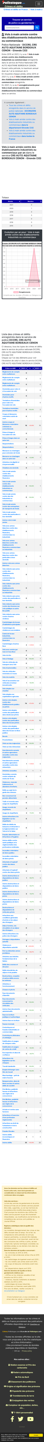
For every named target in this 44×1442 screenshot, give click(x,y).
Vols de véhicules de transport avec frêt (10, 663)
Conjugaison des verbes (22, 1400)
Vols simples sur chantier (8, 690)
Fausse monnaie (8, 1024)
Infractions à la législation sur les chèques (8, 1060)
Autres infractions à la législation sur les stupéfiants (10, 819)
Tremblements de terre (23, 1396)
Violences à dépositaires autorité (10, 946)
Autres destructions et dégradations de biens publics (10, 886)
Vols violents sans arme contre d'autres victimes (11, 616)
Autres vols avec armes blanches (11, 564)
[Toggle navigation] (39, 4)
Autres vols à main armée (9, 521)
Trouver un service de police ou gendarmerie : (22, 21)
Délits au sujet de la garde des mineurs (9, 791)
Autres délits (7, 1142)
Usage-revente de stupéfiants (9, 808)
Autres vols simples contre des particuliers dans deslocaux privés (10, 712)
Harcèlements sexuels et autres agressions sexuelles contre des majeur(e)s (10, 753)
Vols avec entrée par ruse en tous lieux (10, 651)
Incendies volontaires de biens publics (10, 852)
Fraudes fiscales (8, 1131)
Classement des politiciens (23, 1382)
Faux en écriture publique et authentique (11, 1016)
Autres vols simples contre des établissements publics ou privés (10, 703)
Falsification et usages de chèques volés (10, 1042)
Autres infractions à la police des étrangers (10, 935)
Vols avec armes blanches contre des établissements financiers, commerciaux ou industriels (9, 531)
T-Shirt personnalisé (23, 1412)
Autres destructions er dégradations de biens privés (10, 894)
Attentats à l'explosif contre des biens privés (11, 871)
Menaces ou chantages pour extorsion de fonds (11, 452)
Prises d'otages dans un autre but (11, 439)
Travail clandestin (8, 1066)
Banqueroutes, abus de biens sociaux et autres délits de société (10, 1083)
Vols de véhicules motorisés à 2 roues (9, 672)
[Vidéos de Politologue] (30, 1420)
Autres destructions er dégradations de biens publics (10, 878)
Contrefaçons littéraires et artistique (11, 1037)
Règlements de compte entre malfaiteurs (11, 379)
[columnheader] (11, 201)
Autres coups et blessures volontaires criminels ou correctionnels (10, 425)
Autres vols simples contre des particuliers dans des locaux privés (10, 720)
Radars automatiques (23, 1372)
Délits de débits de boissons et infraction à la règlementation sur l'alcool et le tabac (10, 828)
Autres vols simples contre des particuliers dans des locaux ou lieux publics (11, 729)
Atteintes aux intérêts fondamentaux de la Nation (10, 959)
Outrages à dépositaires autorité (11, 941)
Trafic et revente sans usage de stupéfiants (10, 803)
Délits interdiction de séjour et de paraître (10, 971)
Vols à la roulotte (8, 677)
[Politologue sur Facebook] (12, 1420)
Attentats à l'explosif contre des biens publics (9, 864)
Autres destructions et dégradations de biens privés (10, 902)
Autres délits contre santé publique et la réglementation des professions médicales (10, 843)
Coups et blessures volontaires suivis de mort (9, 416)
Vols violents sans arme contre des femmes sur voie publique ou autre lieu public (11, 607)
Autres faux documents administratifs (11, 1010)
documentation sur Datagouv (14, 1291)
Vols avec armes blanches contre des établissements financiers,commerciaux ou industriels (11, 545)
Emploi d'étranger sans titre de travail (10, 1071)
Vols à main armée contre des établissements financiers (9, 475)
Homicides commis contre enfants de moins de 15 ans (9, 776)
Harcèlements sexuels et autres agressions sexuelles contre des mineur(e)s (10, 764)
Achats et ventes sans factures (10, 1111)
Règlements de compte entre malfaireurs (11, 373)
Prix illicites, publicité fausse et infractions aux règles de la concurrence (10, 1092)
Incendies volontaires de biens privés (10, 857)
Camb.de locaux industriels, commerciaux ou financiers (8, 637)
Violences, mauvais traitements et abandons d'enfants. (9, 784)
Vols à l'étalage (7, 659)
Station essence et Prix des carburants (23, 1366)
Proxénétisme (7, 740)
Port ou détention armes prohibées (11, 952)
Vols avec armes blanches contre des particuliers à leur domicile (9, 556)
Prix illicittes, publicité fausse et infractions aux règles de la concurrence (10, 1102)
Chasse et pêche (8, 990)
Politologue (34, 1331)
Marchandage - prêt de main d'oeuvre (10, 1077)
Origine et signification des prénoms (23, 1386)
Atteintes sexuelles (9, 771)
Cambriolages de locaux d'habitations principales (11, 623)
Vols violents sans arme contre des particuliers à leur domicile (11, 598)
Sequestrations (8, 444)
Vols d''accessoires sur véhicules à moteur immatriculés (10, 683)
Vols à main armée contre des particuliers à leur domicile (11, 514)
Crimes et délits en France (16, 9)
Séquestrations (8, 447)
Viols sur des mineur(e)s (11, 747)
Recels (4, 736)
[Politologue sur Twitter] (20, 1420)
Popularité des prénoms (23, 1391)
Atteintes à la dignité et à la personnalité (10, 463)
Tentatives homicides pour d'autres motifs (10, 409)
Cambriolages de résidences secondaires (11, 629)
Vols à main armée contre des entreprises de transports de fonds (10, 506)
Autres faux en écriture (10, 1020)
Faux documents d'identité (8, 994)
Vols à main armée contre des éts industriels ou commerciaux (9, 497)
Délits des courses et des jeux (10, 966)
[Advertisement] (22, 178)
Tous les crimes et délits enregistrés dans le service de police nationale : (22, 111)
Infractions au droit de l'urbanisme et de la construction (10, 1125)
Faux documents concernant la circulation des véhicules (8, 1002)
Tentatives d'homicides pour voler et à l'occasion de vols (11, 403)
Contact (22, 1427)
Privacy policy (27, 1351)
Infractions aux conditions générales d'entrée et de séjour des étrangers (10, 919)
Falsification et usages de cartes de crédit (10, 1048)
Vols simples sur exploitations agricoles (10, 695)
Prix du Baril (23, 1377)
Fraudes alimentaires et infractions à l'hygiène (10, 836)
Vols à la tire (6, 655)
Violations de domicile (10, 468)
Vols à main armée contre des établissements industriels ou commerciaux (9, 486)
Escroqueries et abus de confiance (11, 1054)
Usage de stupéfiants (10, 813)
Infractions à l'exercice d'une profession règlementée (10, 1117)
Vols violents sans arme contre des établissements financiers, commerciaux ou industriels (11, 574)
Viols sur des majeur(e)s (11, 743)
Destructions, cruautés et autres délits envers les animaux (10, 978)
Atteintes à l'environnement (8, 985)
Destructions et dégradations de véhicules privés (8, 910)
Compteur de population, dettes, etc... (23, 1406)
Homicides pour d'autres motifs (8, 396)
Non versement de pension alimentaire (9, 797)
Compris (36, 1435)
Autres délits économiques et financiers (8, 1137)
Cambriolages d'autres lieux (10, 645)
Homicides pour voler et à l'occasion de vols (11, 390)
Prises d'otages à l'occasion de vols (8, 433)
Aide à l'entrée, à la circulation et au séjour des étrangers (10, 928)
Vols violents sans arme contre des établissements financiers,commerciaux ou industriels (11, 588)
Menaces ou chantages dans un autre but (11, 458)
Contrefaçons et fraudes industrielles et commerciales (10, 1030)
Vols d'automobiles (9, 668)
